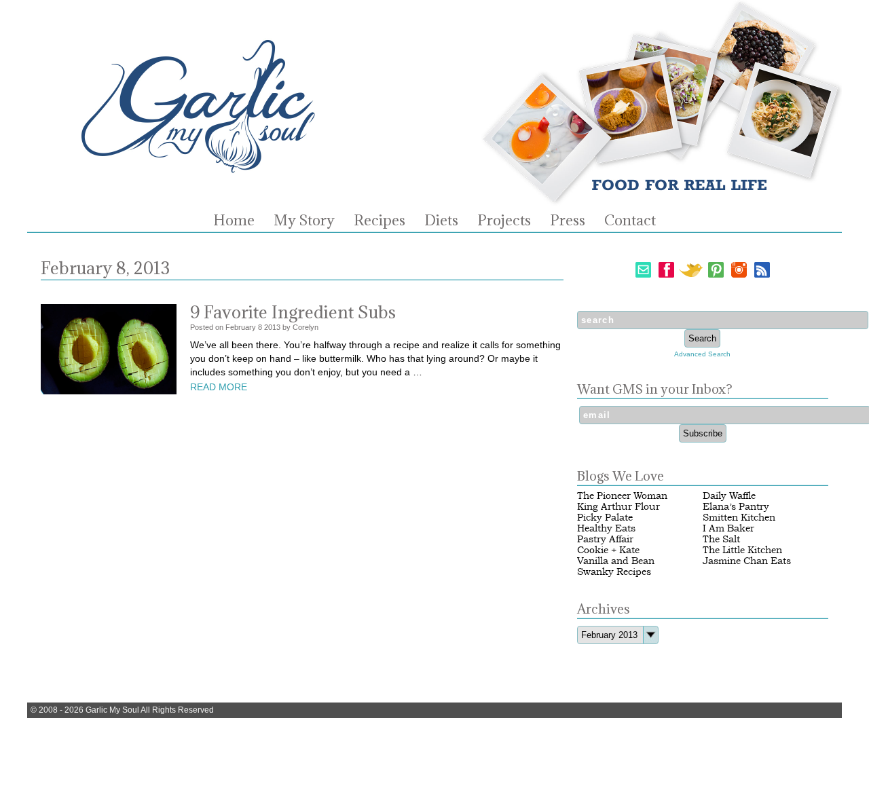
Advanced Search (702, 354)
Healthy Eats (606, 528)
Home (234, 220)
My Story (304, 220)
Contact (630, 220)
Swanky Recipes (614, 572)
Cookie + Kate (608, 550)
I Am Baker (728, 528)
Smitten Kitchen (739, 517)
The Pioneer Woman (622, 496)
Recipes (379, 220)
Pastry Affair (605, 539)
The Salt (721, 539)
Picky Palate (605, 517)
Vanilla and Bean (615, 561)
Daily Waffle (729, 496)
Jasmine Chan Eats (747, 561)
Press (567, 220)
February (240, 327)
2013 (272, 327)
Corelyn (305, 327)
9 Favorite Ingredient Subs (293, 312)
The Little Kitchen (742, 550)
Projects (504, 220)
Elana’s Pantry (736, 506)
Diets (441, 220)
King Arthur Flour (618, 506)
